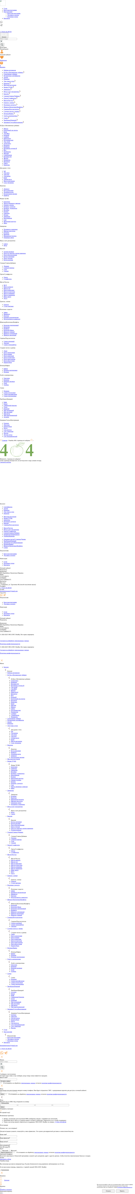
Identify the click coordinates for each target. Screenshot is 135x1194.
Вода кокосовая (8, 190)
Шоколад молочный (10, 335)
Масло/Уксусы (8, 528)
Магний (6, 153)
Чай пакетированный (10, 415)
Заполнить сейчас (5, 1159)
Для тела (6, 174)
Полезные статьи (9, 563)
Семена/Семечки (9, 268)
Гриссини (7, 378)
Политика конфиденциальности (10, 644)
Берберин (7, 147)
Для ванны (7, 176)
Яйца (5, 223)
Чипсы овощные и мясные (12, 203)
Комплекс (7, 165)
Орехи (6, 277)
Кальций (6, 135)
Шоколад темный (9, 332)
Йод (5, 150)
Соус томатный (8, 431)
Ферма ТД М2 (8, 518)
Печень (6, 215)
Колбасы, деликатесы (10, 208)
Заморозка (7, 216)
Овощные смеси (9, 237)
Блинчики (7, 201)
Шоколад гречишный (10, 333)
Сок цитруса (8, 430)
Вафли (6, 368)
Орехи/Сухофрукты (10, 531)
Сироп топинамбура (10, 344)
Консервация (8, 218)
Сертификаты (8, 507)
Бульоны (6, 232)
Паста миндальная (9, 359)
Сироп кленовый (9, 341)
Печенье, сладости (9, 206)
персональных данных (28, 1083)
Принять (122, 1191)
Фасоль (6, 433)
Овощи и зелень (9, 205)
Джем (5, 351)
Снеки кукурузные (10, 392)
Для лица (6, 173)
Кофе (5, 402)
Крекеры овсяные (9, 381)
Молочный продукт (10, 221)
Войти (2, 1094)
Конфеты (6, 328)
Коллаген (7, 145)
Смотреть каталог (5, 462)
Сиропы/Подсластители (11, 525)
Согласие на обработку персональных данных (14, 641)
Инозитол (7, 161)
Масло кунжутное (9, 292)
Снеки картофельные (10, 394)
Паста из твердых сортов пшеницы (15, 253)
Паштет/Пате (8, 362)
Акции (6, 508)
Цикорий (6, 409)
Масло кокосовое (9, 290)
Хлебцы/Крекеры (9, 536)
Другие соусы (8, 435)
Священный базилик (10, 405)
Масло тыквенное (9, 295)
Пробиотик (7, 152)
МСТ (5, 285)
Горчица (6, 423)
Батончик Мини (9, 330)
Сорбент (6, 137)
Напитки (6, 513)
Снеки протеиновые (10, 396)
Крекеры (6, 380)
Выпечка (6, 234)
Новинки (6, 510)
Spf (5, 171)
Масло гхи (7, 288)
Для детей (7, 142)
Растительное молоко (10, 194)
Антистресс (7, 143)
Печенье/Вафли (8, 544)
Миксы (6, 128)
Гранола (6, 304)
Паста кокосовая (9, 356)
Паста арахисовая (9, 352)
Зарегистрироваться (6, 1152)
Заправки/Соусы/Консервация (13, 542)
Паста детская (8, 258)
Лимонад (6, 189)
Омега (6, 163)
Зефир (6, 312)
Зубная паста (8, 179)
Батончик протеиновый (11, 325)
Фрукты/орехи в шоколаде (12, 319)
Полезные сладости (10, 521)
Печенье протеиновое (10, 370)
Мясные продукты (9, 231)
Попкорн (6, 391)
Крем (5, 132)
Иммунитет (7, 138)
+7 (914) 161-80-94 (5, 588)
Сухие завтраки (9, 306)
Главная (4, 440)
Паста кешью (8, 354)
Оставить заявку (5, 1081)
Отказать (108, 1191)
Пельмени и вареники (11, 229)
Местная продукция (10, 516)
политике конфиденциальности (51, 1083)
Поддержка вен (8, 140)
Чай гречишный (9, 410)
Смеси (6, 244)
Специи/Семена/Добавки (11, 533)
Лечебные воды (9, 192)
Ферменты (7, 160)
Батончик (7, 327)
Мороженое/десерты (10, 236)
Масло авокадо (8, 287)
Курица (6, 211)
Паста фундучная (9, 361)
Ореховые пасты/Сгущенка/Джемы (15, 539)
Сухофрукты (8, 279)
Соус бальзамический (10, 436)
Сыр (5, 220)
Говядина (7, 213)
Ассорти (6, 417)
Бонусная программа (10, 554)
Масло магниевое (9, 181)
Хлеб (5, 383)
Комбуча (6, 195)
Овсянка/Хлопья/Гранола (11, 534)
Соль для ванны (9, 182)
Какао (5, 404)
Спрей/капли (8, 155)
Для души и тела (9, 512)
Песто (5, 428)
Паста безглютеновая (10, 255)
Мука (5, 245)
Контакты (7, 565)
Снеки (6, 547)
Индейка (6, 210)
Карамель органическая (11, 317)
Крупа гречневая (9, 256)
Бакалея (6, 523)
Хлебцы (6, 385)
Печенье (6, 372)
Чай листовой (8, 412)
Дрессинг (7, 425)
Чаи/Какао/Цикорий (10, 541)
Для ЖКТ (7, 133)
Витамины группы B (10, 148)
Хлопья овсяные (9, 251)
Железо (6, 158)
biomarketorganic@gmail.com (9, 591)
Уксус (5, 298)
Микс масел (7, 297)
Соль (5, 269)
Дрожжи (6, 266)
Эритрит (6, 343)
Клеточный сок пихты (11, 130)
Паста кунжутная (9, 357)
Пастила (6, 316)
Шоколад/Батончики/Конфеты (13, 546)
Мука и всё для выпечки (11, 529)
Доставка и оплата (9, 555)
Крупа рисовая (8, 260)
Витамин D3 (8, 156)
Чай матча (7, 414)
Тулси (5, 407)
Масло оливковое (9, 293)
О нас (5, 561)
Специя (6, 271)
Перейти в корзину (6, 1189)
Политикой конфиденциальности (124, 1187)
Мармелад (7, 314)
